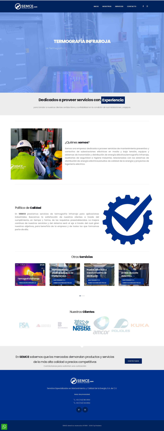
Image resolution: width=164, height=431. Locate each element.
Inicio (96, 6)
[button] (80, 296)
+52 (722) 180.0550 (82, 400)
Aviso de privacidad (82, 394)
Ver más (69, 63)
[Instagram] (147, 6)
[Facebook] (143, 6)
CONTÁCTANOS (89, 63)
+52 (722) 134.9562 (82, 403)
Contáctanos (133, 361)
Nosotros (106, 6)
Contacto (131, 6)
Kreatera (98, 426)
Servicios (119, 6)
